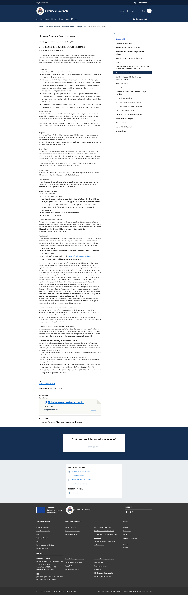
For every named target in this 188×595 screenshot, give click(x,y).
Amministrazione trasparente (104, 559)
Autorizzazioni (99, 545)
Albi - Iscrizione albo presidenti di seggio (129, 102)
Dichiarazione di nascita (123, 123)
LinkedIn (80, 422)
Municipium (134, 591)
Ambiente (97, 538)
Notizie (125, 527)
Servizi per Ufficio (68, 26)
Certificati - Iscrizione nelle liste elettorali (129, 114)
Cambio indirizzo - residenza (125, 43)
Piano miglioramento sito (102, 576)
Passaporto (119, 62)
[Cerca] (149, 11)
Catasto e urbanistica (72, 531)
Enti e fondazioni (42, 538)
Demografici (81, 26)
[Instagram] (132, 11)
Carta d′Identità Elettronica (125, 110)
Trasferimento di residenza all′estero (128, 47)
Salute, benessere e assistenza (104, 541)
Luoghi (125, 544)
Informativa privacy (100, 566)
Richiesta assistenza (72, 569)
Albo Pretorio (98, 562)
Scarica (93, 410)
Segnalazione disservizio (73, 562)
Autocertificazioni (121, 131)
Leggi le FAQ (69, 566)
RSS (37, 591)
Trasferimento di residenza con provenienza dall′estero (130, 52)
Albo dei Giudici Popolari (124, 127)
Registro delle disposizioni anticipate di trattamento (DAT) (128, 78)
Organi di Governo (42, 527)
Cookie (61, 591)
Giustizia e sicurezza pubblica (104, 531)
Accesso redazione (145, 591)
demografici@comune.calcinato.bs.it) (81, 256)
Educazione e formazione (102, 527)
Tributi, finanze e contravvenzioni (105, 534)
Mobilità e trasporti (71, 534)
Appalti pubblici (70, 527)
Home (41, 26)
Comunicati (127, 531)
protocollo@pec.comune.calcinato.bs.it (49, 577)
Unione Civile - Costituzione (125, 73)
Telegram (71, 422)
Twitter (52, 422)
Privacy (54, 591)
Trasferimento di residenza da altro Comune (130, 58)
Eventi (125, 547)
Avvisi (125, 534)
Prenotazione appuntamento (74, 559)
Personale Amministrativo (45, 545)
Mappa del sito (71, 591)
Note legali (98, 569)
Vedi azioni (117, 34)
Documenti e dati (42, 548)
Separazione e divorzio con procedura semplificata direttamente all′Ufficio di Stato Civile (132, 67)
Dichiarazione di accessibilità (103, 573)
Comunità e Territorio (53, 26)
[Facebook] (127, 11)
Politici (38, 541)
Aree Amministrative (43, 531)
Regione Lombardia (42, 2)
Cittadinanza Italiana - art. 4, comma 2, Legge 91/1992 (131, 92)
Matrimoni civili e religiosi (124, 118)
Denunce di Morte (121, 83)
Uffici (38, 534)
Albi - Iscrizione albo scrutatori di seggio (129, 106)
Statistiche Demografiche (124, 98)
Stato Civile (119, 87)
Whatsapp (61, 422)
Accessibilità (46, 591)
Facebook (44, 422)
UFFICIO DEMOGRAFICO (47, 384)
